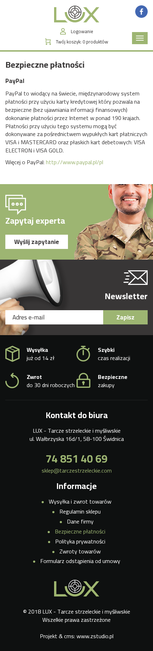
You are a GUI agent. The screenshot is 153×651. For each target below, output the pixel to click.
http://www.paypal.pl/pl (74, 162)
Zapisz (125, 317)
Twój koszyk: (82, 41)
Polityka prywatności (80, 541)
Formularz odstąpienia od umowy (80, 561)
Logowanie (82, 31)
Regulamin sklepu (80, 511)
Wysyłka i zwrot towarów (80, 501)
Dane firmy (80, 521)
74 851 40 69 (76, 459)
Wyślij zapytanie (36, 242)
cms (69, 636)
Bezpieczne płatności (80, 531)
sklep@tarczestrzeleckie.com (77, 471)
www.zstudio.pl (95, 636)
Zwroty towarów (80, 551)
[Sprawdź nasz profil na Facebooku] (141, 11)
